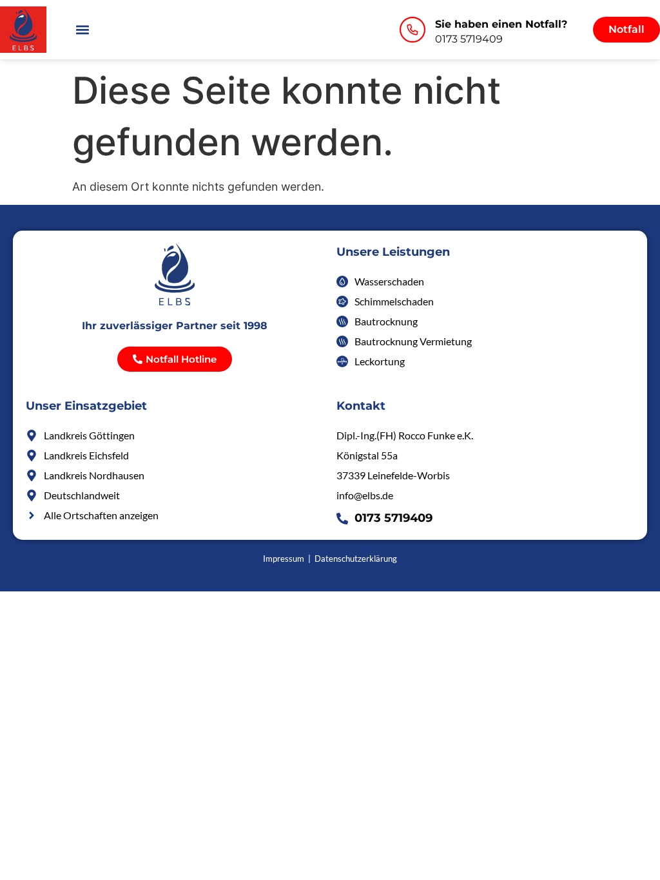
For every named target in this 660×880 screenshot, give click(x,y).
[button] (82, 29)
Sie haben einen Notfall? (501, 24)
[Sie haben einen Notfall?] (412, 30)
